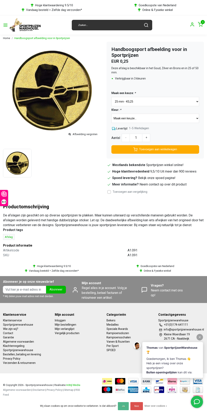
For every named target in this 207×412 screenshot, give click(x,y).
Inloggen (60, 320)
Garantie (8, 337)
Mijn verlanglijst (64, 328)
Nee (136, 406)
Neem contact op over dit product (163, 184)
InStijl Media (73, 385)
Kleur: (116, 109)
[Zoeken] (146, 25)
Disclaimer (39, 389)
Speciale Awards (117, 328)
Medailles (113, 324)
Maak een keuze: (123, 93)
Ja (123, 406)
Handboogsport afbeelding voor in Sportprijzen (42, 38)
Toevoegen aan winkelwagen (158, 149)
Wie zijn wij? (10, 328)
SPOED (111, 350)
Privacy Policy (11, 358)
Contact (8, 333)
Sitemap (69, 389)
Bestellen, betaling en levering (22, 354)
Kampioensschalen (119, 337)
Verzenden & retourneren (19, 362)
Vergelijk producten (67, 333)
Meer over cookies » (156, 406)
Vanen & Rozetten (118, 341)
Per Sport (113, 345)
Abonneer (56, 289)
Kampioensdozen (118, 333)
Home (6, 38)
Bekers (111, 320)
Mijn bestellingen (65, 324)
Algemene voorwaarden (18, 341)
